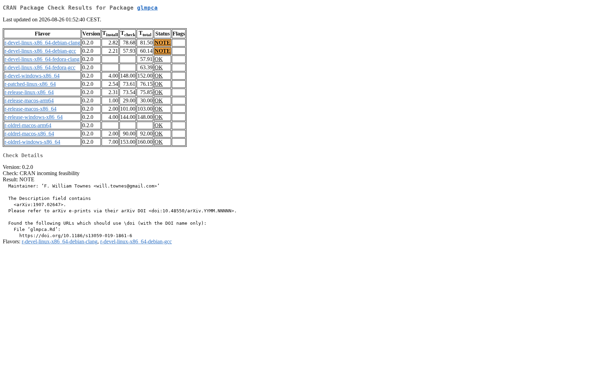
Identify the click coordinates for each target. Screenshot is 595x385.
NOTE (162, 42)
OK (159, 59)
